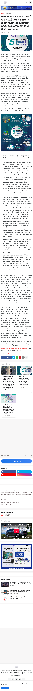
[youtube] (8, 474)
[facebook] (8, 471)
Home (2, 13)
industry (19, 354)
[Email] (23, 357)
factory (14, 354)
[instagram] (24, 474)
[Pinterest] (20, 357)
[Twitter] (13, 357)
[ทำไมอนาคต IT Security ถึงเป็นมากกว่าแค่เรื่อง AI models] (5, 598)
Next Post (28, 455)
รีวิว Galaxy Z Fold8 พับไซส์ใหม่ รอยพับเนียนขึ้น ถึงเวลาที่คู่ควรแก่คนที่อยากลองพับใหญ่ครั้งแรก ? (20, 584)
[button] (2, 2)
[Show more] (26, 357)
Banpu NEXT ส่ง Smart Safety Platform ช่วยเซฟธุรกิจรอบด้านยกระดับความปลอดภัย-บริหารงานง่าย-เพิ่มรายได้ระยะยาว (8, 409)
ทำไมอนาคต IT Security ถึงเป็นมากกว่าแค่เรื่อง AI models (20, 597)
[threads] (23, 679)
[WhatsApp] (17, 357)
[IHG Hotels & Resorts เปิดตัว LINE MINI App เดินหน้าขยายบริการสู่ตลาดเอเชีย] (5, 592)
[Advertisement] (11, 616)
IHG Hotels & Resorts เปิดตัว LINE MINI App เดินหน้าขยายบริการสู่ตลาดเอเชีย (20, 591)
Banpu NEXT (9, 13)
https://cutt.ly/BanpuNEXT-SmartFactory (14, 348)
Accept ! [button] (5, 688)
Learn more (4, 684)
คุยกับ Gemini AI (16, 461)
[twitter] (24, 471)
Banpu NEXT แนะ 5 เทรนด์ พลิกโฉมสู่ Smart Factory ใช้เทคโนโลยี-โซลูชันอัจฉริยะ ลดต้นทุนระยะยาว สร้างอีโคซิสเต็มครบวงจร (24, 381)
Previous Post (5, 455)
